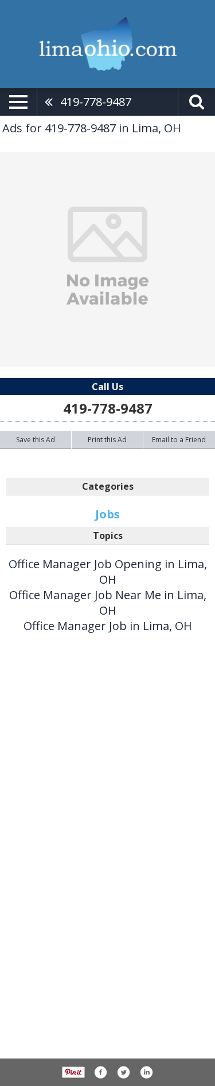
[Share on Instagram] (146, 1072)
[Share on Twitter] (123, 1072)
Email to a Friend (179, 439)
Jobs (107, 514)
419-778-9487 (95, 101)
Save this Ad (35, 439)
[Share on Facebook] (100, 1072)
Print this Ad (107, 439)
